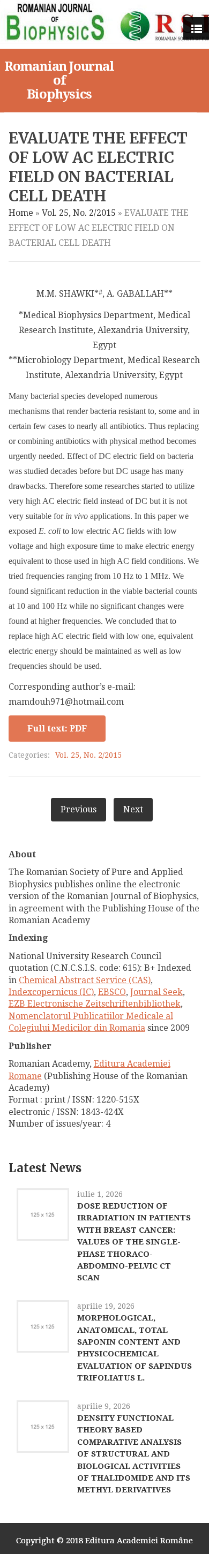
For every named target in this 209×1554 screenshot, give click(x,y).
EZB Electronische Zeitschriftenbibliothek (95, 1004)
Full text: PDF (57, 728)
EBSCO (112, 992)
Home (21, 213)
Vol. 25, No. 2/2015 (79, 213)
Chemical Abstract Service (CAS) (85, 980)
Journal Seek (156, 992)
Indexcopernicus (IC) (51, 992)
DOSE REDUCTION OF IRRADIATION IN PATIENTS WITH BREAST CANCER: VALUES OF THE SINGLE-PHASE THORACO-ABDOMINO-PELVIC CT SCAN (134, 1242)
